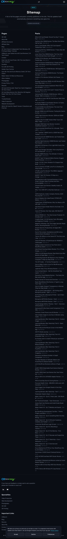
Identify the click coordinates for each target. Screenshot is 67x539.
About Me (4, 39)
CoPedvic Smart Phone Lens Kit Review (46, 312)
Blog (3, 47)
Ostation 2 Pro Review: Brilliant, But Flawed (47, 77)
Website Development (8, 104)
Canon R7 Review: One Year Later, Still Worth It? (49, 211)
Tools (3, 96)
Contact (4, 57)
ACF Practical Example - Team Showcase (47, 401)
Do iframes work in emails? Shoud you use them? (49, 338)
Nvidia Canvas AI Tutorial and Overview (46, 279)
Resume (4, 85)
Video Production (7, 101)
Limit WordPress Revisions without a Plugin (47, 364)
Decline (33, 534)
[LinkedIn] (3, 489)
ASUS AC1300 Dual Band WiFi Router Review (48, 456)
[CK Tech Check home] (8, 1)
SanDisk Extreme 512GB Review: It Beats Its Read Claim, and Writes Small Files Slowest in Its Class (49, 64)
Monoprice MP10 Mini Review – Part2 (46, 299)
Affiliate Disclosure (7, 42)
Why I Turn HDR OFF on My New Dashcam (47, 190)
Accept (16, 534)
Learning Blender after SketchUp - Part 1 (47, 391)
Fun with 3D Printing (7, 67)
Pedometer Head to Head (42, 394)
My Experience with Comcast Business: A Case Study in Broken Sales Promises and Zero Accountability (49, 181)
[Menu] (64, 2)
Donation (4, 64)
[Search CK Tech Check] (39, 1)
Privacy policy (54, 530)
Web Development (7, 501)
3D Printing (5, 508)
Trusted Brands (6, 99)
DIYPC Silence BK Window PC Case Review (48, 469)
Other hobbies (6, 78)
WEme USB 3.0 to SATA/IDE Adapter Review (48, 376)
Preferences (51, 534)
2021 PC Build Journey (41, 332)
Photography (5, 80)
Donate (4, 529)
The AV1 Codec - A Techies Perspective (46, 262)
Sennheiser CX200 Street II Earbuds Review (48, 452)
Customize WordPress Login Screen (45, 424)
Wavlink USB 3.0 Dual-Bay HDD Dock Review (48, 464)
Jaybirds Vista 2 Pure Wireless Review (46, 268)
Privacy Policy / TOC (8, 83)
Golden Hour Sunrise (8, 69)
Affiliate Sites (5, 44)
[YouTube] (7, 489)
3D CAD (4, 37)
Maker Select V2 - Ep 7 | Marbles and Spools (48, 407)
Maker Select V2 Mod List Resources (12, 76)
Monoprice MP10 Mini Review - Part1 (46, 301)
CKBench (4, 517)
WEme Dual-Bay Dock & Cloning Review (46, 380)
